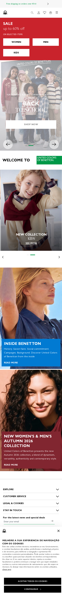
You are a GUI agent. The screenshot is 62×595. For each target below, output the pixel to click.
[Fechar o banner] (58, 531)
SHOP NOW (31, 124)
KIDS (16, 52)
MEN (45, 42)
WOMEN (16, 42)
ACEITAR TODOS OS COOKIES (32, 581)
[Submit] (52, 520)
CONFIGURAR (31, 589)
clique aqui (6, 569)
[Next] (48, 3)
